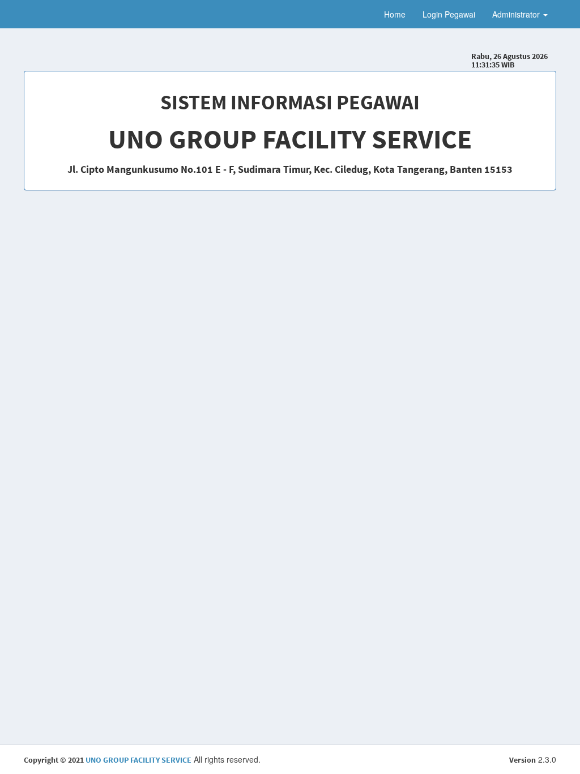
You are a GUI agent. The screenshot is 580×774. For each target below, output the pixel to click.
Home (395, 14)
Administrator (517, 14)
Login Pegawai (449, 14)
